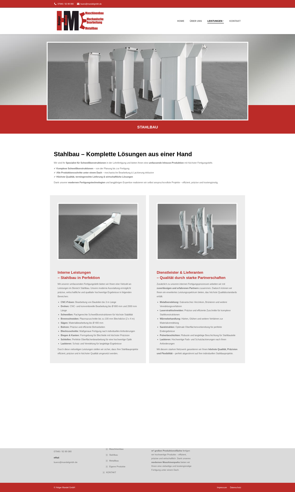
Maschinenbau (116, 449)
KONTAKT (111, 472)
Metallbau (114, 460)
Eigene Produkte (117, 466)
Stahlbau (113, 455)
